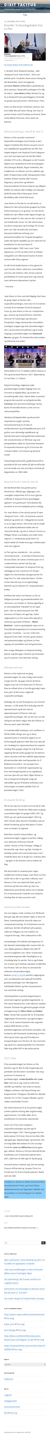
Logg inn (8, 1395)
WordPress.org (10, 1412)
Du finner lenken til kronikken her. (18, 64)
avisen (18, 975)
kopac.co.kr (9, 1324)
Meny (25, 15)
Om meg (10, 1318)
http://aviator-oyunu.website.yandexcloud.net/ (24, 1314)
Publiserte (8, 1379)
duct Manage (10, 1330)
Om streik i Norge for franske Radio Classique (24, 1298)
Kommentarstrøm (12, 1406)
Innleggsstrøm (10, 1401)
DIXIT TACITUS (20, 4)
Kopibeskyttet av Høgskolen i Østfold (17, 1432)
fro (23, 21)
